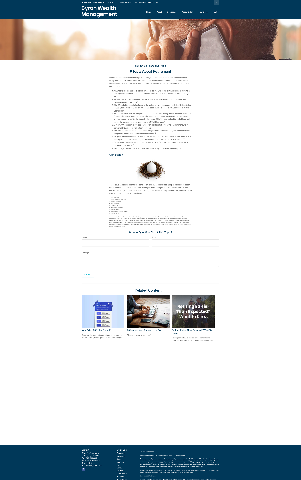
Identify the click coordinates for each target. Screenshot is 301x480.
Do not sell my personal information (183, 472)
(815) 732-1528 (93, 455)
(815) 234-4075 (126, 2)
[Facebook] (216, 2)
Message (85, 252)
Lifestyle (120, 471)
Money (119, 468)
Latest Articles (122, 473)
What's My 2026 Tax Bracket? (96, 330)
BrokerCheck (181, 455)
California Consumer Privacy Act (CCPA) (199, 470)
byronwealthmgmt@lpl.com (148, 2)
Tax (118, 465)
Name (84, 237)
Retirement (121, 453)
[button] (148, 11)
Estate (119, 459)
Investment (121, 456)
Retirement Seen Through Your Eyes (144, 330)
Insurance (120, 462)
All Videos (120, 476)
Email (154, 237)
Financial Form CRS (148, 451)
